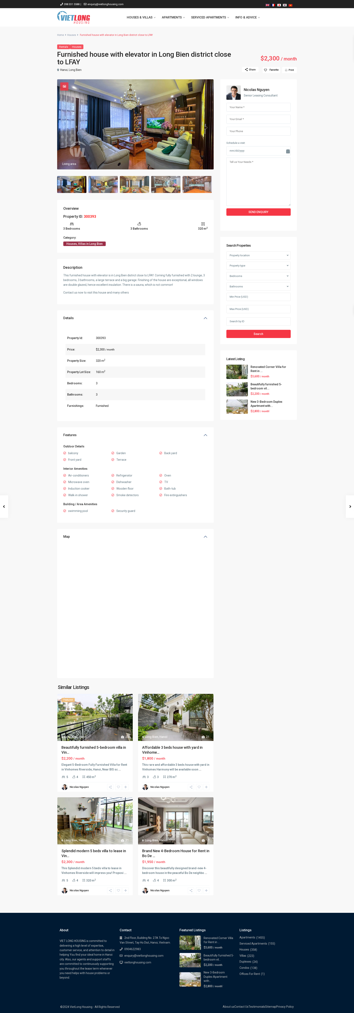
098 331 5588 (71, 4)
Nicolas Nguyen (79, 786)
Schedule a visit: (235, 142)
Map (66, 537)
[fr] (273, 4)
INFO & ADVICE (246, 17)
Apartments (247, 937)
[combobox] (258, 255)
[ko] (285, 4)
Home (60, 35)
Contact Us (241, 1006)
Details (68, 318)
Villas (242, 955)
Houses (71, 35)
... (119, 769)
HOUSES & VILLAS (139, 17)
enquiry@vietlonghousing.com (105, 4)
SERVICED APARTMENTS (208, 17)
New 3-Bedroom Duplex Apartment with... (215, 976)
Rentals (63, 46)
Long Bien (75, 69)
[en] (267, 4)
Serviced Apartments (253, 943)
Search (258, 334)
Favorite (274, 69)
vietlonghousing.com (137, 962)
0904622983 (132, 949)
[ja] (279, 4)
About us (228, 1006)
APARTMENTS (172, 17)
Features (70, 435)
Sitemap (270, 1006)
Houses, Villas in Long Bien (84, 243)
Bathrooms (236, 286)
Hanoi (64, 69)
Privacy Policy (285, 1006)
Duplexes (245, 961)
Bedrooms (236, 276)
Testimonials (256, 1006)
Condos (244, 967)
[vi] (290, 4)
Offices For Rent (249, 974)
